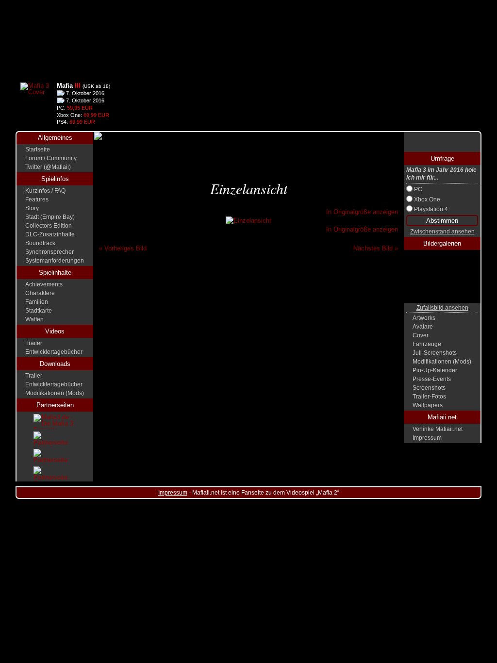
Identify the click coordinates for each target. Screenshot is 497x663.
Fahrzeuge (427, 344)
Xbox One (427, 199)
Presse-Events (432, 379)
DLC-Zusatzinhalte (50, 234)
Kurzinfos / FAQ (45, 190)
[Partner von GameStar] (442, 142)
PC (418, 189)
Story (32, 208)
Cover (421, 335)
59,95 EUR (80, 108)
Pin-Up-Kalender (435, 370)
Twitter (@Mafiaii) (48, 167)
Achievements (44, 284)
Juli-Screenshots (435, 352)
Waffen (34, 319)
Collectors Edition (48, 225)
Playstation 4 (431, 209)
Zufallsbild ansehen (442, 307)
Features (37, 199)
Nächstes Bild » (375, 248)
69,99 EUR (96, 115)
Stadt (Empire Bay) (50, 217)
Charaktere (40, 293)
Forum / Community (51, 158)
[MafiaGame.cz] (55, 439)
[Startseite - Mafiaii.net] (248, 39)
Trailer (33, 343)
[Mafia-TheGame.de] (55, 456)
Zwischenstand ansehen (442, 232)
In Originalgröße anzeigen (362, 211)
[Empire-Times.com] (55, 473)
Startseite (37, 149)
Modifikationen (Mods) (54, 393)
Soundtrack (40, 243)
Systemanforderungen (54, 260)
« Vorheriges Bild (123, 248)
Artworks (424, 318)
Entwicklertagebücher (54, 351)
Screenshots (429, 387)
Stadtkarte (38, 310)
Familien (36, 301)
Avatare (423, 326)
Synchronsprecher (49, 252)
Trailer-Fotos (429, 396)
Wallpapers (428, 405)
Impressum (427, 437)
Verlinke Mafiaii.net (438, 429)
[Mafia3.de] (55, 421)
